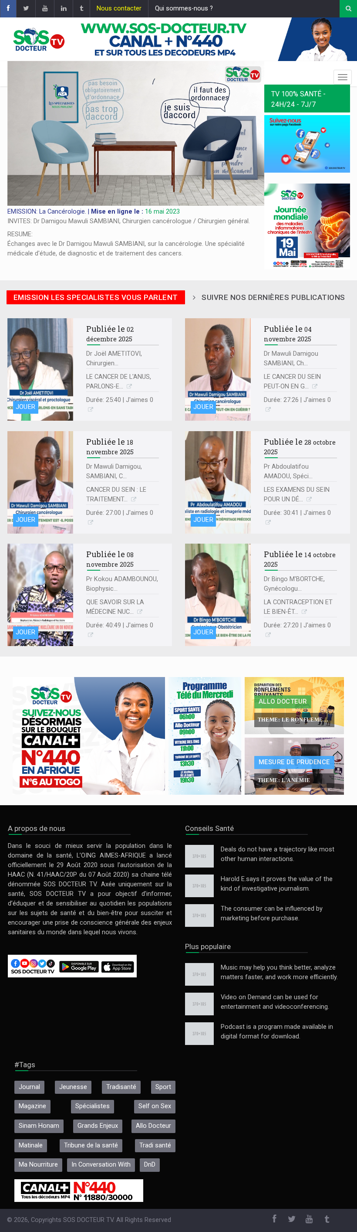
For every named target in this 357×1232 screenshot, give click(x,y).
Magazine (32, 1106)
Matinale (31, 1145)
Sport (163, 1087)
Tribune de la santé (91, 1145)
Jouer (26, 407)
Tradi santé (155, 1145)
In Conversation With (101, 1164)
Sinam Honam (39, 1126)
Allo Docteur (153, 1126)
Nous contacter (119, 8)
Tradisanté (121, 1087)
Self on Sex (154, 1106)
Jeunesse (73, 1087)
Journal (29, 1087)
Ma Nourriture (38, 1164)
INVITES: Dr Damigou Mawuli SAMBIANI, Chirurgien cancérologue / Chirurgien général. (128, 221)
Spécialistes (92, 1106)
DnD (149, 1164)
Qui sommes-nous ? (184, 8)
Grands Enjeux (97, 1126)
